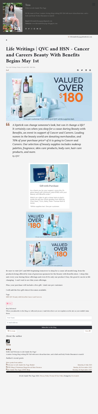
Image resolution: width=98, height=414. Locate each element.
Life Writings (12, 67)
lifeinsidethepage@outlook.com (81, 37)
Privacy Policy (44, 376)
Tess (7, 67)
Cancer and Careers (35, 297)
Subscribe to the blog (49, 327)
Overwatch (75, 376)
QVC (11, 297)
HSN (7, 297)
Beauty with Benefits (20, 297)
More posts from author (14, 362)
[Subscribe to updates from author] (7, 349)
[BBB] (49, 96)
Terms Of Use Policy (57, 376)
